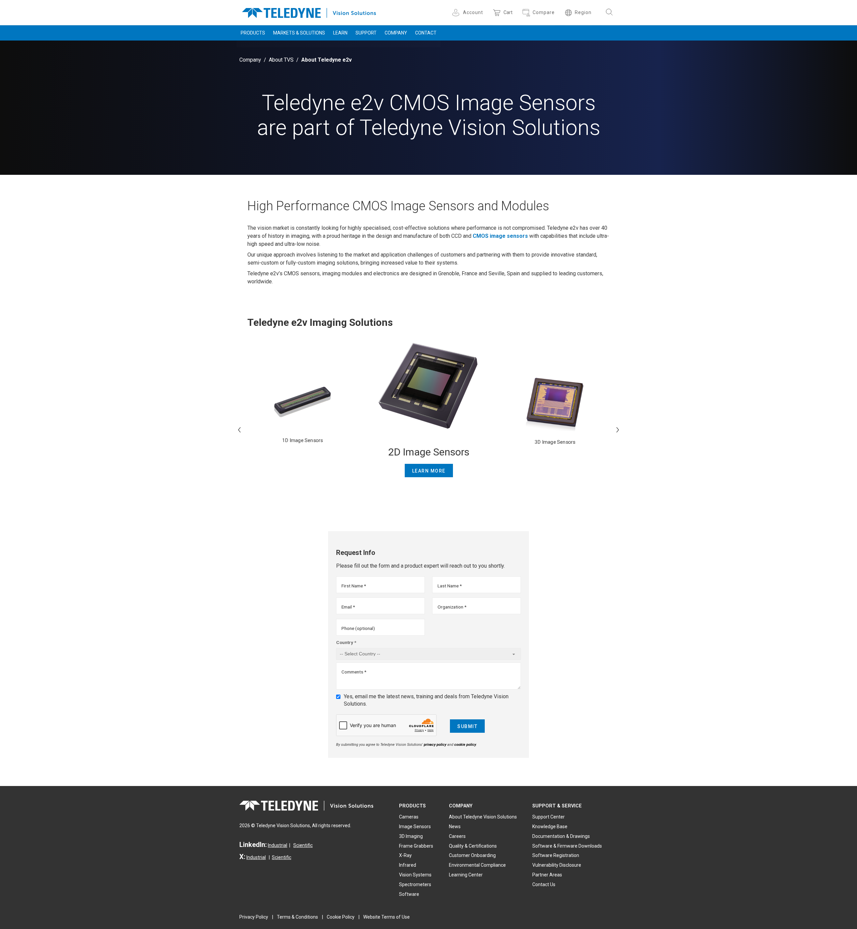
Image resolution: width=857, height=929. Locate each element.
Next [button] (617, 429)
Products (253, 32)
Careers (457, 836)
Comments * (353, 671)
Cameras (408, 816)
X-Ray (405, 855)
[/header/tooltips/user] (456, 12)
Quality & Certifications (473, 846)
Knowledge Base (549, 826)
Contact (426, 32)
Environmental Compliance (477, 865)
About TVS (281, 60)
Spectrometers (415, 884)
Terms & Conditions (297, 917)
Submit (467, 726)
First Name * (353, 585)
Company (396, 32)
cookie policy (465, 744)
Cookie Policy (341, 917)
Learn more (429, 471)
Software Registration (555, 855)
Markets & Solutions (299, 32)
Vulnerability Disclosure (556, 865)
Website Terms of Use (386, 917)
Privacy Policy (253, 917)
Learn (340, 32)
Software (409, 894)
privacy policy (435, 744)
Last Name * (450, 585)
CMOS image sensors (500, 236)
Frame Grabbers (416, 846)
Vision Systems (415, 874)
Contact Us (543, 884)
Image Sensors (415, 826)
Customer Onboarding (472, 855)
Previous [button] (239, 429)
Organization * (452, 607)
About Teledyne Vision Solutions (483, 816)
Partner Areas (547, 874)
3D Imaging (411, 836)
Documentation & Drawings (561, 836)
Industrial (277, 845)
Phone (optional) (358, 628)
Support (366, 32)
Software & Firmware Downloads (567, 846)
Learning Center (466, 874)
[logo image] (309, 11)
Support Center (548, 816)
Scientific (303, 845)
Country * (346, 642)
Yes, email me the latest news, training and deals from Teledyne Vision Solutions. (426, 700)
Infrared (407, 865)
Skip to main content (428, 6)
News (455, 826)
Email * (348, 607)
